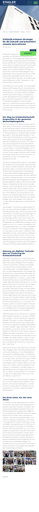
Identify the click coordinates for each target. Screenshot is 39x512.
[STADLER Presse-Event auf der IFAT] (19, 454)
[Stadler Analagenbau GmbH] (9, 3)
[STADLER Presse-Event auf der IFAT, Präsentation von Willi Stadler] (30, 461)
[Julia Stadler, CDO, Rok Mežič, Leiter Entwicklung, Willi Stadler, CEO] (8, 454)
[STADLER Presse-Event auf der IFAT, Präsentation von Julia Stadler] (8, 461)
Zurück (5, 476)
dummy (28, 53)
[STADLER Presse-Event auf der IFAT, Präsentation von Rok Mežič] (19, 461)
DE (29, 2)
